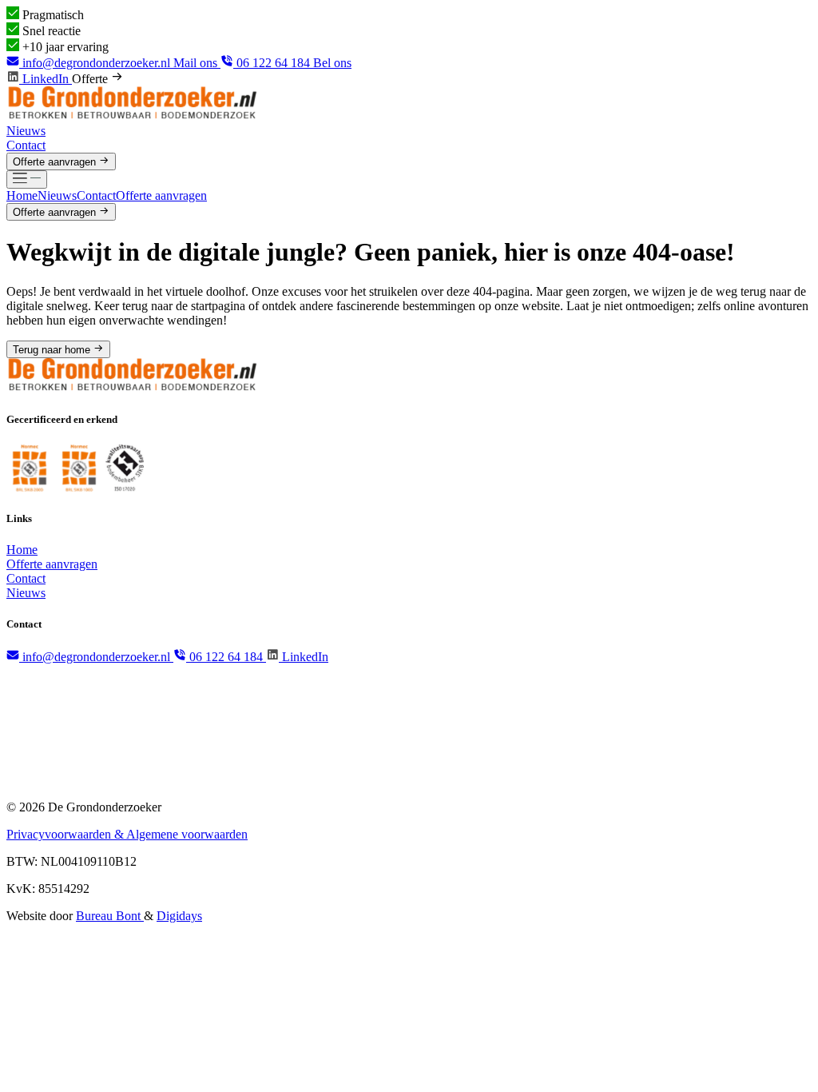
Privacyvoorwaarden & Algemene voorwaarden (127, 834)
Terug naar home (53, 350)
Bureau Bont (110, 916)
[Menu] (26, 179)
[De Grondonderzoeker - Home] (132, 116)
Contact (26, 145)
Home (22, 195)
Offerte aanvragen (56, 162)
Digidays (179, 916)
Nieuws (26, 130)
